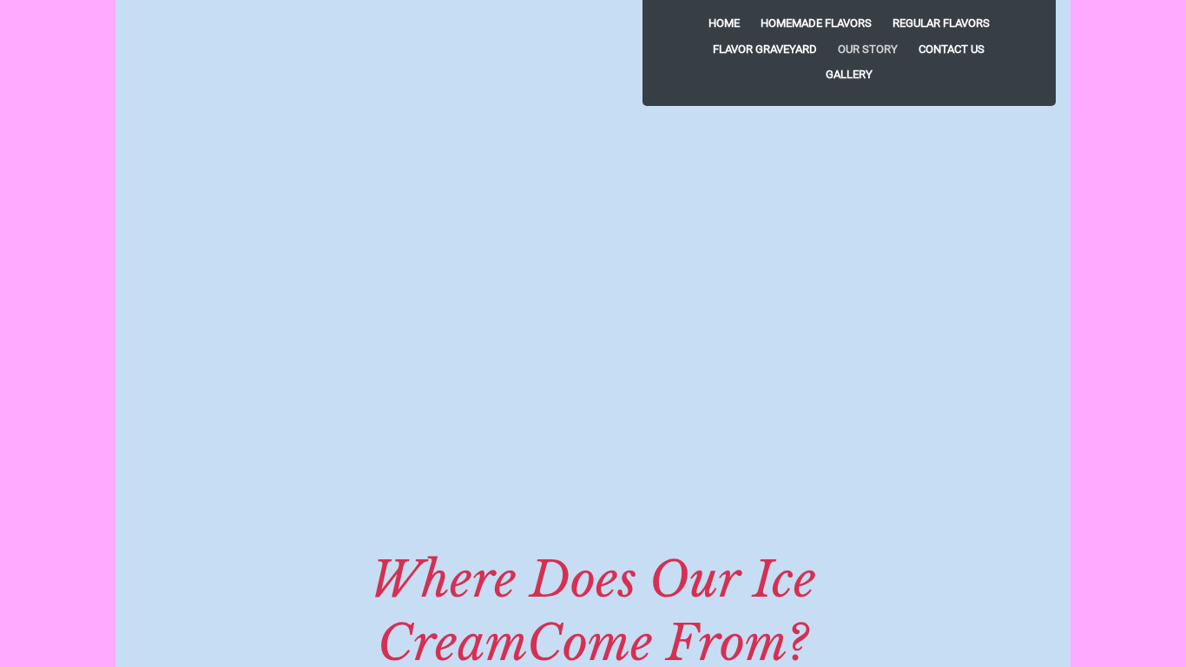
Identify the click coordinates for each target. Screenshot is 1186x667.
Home (724, 23)
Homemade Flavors (816, 23)
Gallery (849, 74)
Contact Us (952, 49)
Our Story (868, 49)
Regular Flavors (941, 23)
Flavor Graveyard (765, 49)
